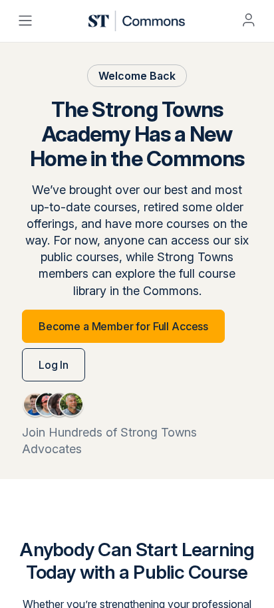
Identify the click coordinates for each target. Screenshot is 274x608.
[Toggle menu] (25, 20)
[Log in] (248, 20)
